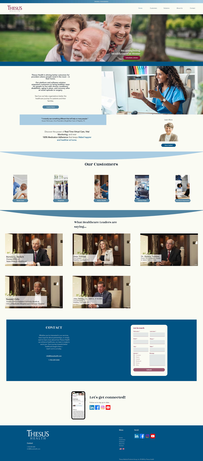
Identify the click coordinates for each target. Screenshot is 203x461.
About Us (121, 443)
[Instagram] (102, 407)
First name (136, 331)
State (151, 346)
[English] (120, 449)
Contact (121, 445)
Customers (122, 439)
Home (121, 437)
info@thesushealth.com (54, 356)
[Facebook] (97, 407)
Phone (151, 338)
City (135, 346)
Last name (152, 331)
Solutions (121, 441)
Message (152, 353)
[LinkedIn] (92, 407)
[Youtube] (108, 407)
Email (134, 338)
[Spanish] (123, 449)
